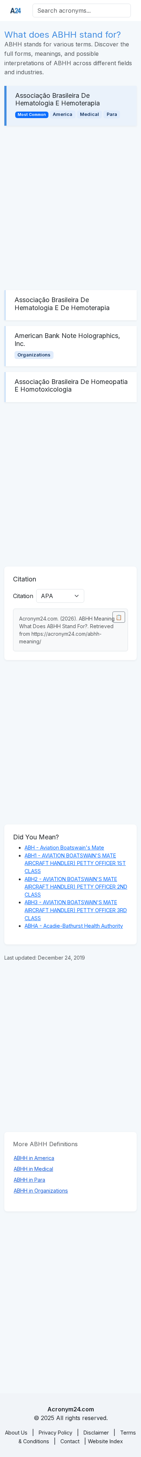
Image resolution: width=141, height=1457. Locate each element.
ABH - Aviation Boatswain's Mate (64, 847)
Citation (23, 596)
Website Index (105, 1441)
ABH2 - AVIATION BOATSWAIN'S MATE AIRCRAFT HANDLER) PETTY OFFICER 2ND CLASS (76, 887)
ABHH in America (34, 1158)
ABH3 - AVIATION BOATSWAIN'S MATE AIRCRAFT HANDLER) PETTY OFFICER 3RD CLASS (76, 910)
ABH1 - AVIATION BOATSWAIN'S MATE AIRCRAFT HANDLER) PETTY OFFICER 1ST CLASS (75, 863)
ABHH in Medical (33, 1169)
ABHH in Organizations (41, 1190)
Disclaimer (96, 1432)
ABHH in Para (29, 1180)
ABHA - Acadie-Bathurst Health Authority (74, 926)
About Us (16, 1432)
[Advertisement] (70, 208)
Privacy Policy (55, 1432)
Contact (70, 1441)
